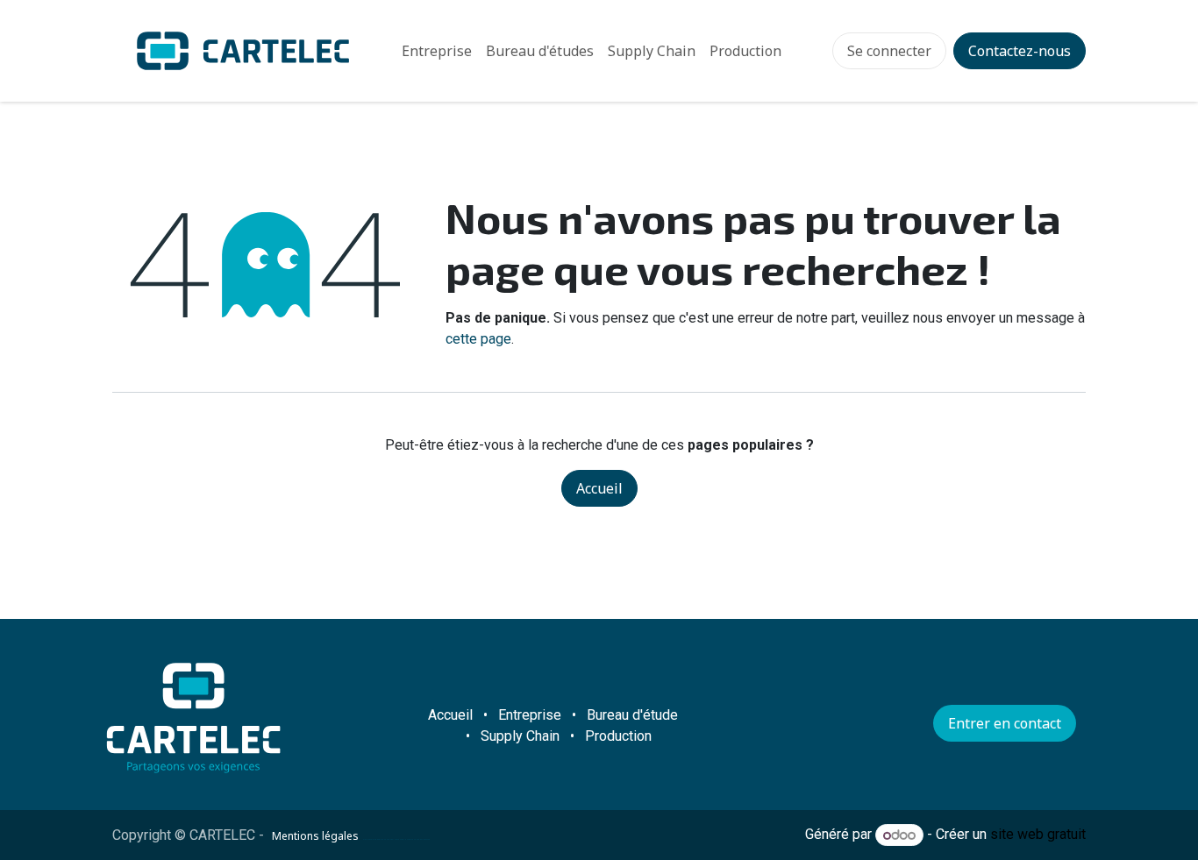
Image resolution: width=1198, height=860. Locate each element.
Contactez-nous (1019, 50)
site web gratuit (1038, 835)
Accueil (599, 488)
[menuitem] (437, 50)
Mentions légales (315, 835)
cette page (478, 338)
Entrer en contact (1004, 723)
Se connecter (889, 50)
